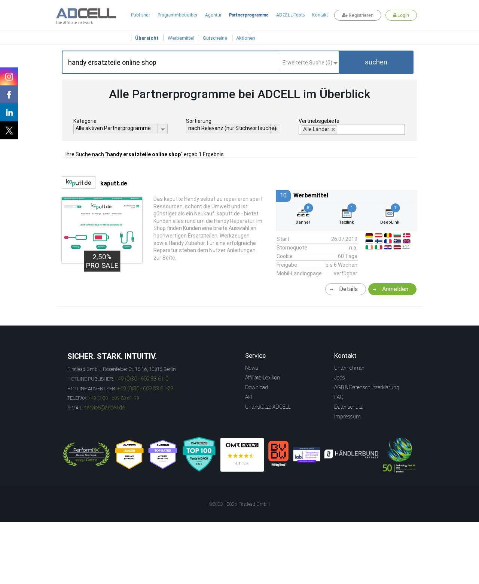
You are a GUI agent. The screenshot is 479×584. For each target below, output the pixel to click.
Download (256, 387)
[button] (376, 62)
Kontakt (320, 15)
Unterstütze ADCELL (268, 407)
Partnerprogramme (249, 15)
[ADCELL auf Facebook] (9, 94)
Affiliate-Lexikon (262, 378)
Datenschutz (348, 407)
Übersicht (147, 38)
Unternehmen (350, 368)
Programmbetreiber (178, 15)
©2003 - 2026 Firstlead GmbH (239, 504)
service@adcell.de (104, 408)
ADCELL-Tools (290, 15)
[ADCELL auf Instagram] (9, 76)
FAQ (339, 397)
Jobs (339, 378)
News (251, 368)
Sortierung (198, 121)
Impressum (347, 417)
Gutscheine (215, 38)
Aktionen (245, 38)
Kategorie (85, 121)
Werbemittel (181, 38)
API (248, 397)
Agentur (213, 15)
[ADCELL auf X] (9, 130)
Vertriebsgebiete (319, 121)
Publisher (140, 15)
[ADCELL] (242, 455)
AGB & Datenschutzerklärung (366, 387)
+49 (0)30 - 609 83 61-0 (141, 379)
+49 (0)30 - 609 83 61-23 (145, 388)
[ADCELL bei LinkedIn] (9, 112)
